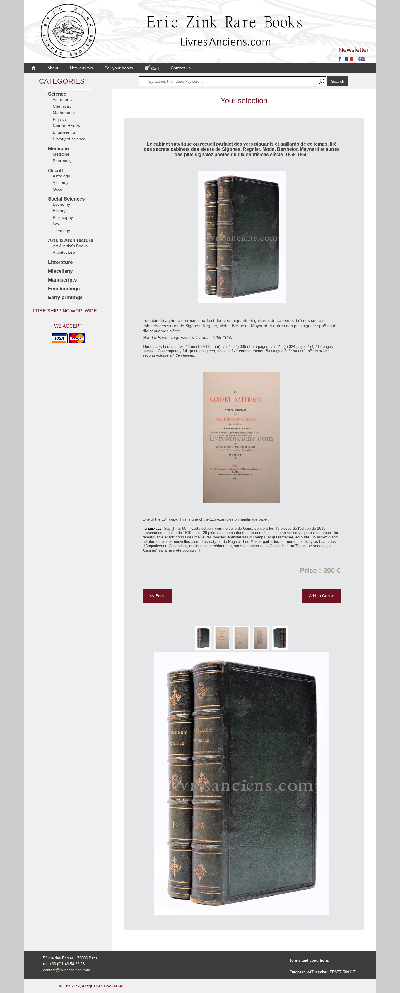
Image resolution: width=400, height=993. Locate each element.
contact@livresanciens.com (66, 970)
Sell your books (119, 67)
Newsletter (354, 49)
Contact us (181, 67)
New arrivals (81, 67)
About (52, 67)
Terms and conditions (309, 960)
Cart (154, 68)
